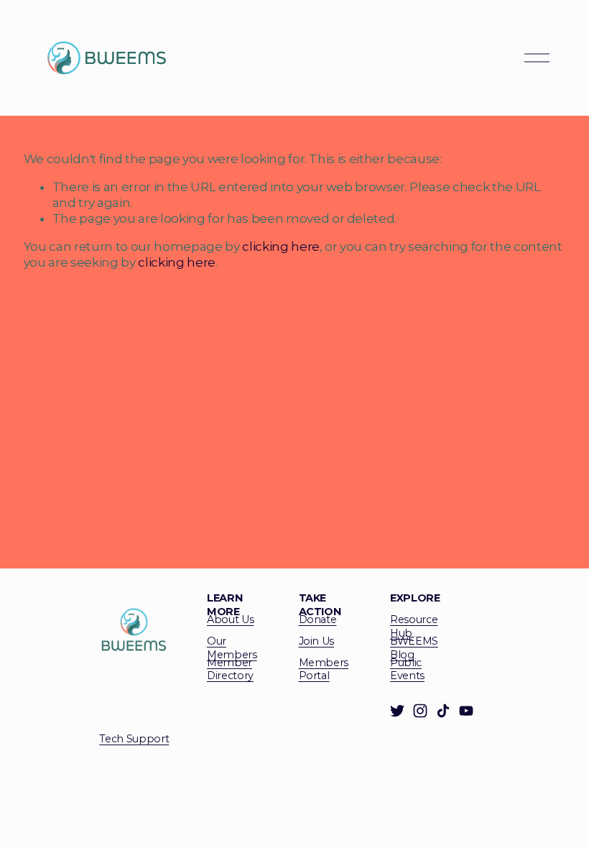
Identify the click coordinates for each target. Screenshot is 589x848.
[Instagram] (420, 711)
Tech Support (134, 738)
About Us (230, 619)
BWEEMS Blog (414, 648)
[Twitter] (397, 711)
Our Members (232, 648)
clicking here (281, 246)
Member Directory (230, 669)
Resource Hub (413, 626)
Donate (318, 619)
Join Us (317, 641)
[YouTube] (466, 711)
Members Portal (324, 669)
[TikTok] (443, 711)
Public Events (407, 669)
